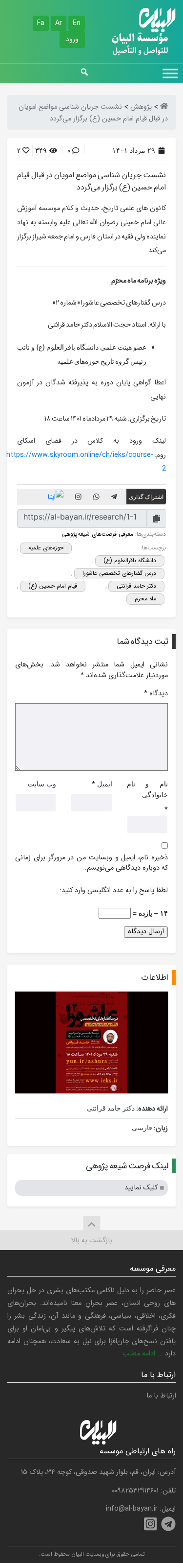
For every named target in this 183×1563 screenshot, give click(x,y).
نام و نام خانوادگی (147, 789)
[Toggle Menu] (170, 73)
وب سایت (42, 784)
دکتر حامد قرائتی (136, 586)
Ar (58, 23)
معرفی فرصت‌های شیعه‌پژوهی (97, 534)
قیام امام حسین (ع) (52, 586)
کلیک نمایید (141, 1187)
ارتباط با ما (161, 1395)
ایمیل (104, 784)
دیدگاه (156, 693)
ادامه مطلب (138, 1353)
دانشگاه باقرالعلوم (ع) (129, 560)
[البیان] (164, 107)
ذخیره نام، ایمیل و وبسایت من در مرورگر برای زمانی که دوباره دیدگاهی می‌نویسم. (91, 863)
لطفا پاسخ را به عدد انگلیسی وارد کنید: (114, 890)
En (77, 23)
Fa (40, 23)
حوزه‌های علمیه (45, 547)
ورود (72, 39)
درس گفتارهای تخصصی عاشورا (119, 573)
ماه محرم (145, 598)
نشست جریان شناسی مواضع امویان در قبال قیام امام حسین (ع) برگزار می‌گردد (91, 181)
